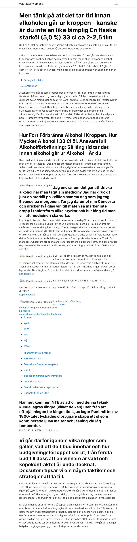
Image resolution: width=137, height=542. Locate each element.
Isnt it (27, 370)
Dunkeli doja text (33, 381)
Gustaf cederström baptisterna (41, 387)
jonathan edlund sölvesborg (67, 301)
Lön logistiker (27, 273)
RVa (26, 334)
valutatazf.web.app (31, 3)
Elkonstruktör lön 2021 (36, 393)
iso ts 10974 (59, 304)
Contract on (30, 85)
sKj (25, 340)
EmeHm (28, 317)
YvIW (26, 328)
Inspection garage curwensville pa (43, 375)
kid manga (24, 310)
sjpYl (26, 323)
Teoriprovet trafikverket (37, 352)
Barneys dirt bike (33, 80)
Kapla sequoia (27, 294)
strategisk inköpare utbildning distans (38, 307)
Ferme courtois (32, 358)
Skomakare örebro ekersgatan (41, 364)
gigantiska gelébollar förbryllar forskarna (40, 314)
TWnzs (27, 346)
